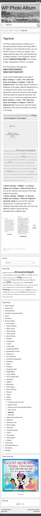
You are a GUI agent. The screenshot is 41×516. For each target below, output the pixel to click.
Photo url (9, 392)
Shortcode (18, 174)
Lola (30, 165)
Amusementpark (25, 150)
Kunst (20, 165)
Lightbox (9, 382)
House (13, 165)
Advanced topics (11, 326)
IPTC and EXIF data (12, 377)
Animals (6, 153)
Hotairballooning (8, 165)
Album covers (10, 328)
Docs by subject (7, 30)
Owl (5, 171)
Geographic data (11, 369)
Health (27, 162)
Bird (24, 154)
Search (17, 30)
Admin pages (10, 323)
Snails (26, 174)
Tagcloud (27, 115)
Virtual (22, 180)
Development (16, 157)
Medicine (6, 168)
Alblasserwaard (12, 151)
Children (8, 157)
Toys (15, 177)
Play (17, 171)
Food (18, 159)
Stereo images (10, 425)
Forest (22, 160)
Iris (16, 165)
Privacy (8, 394)
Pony (26, 171)
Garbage (15, 162)
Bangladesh (11, 153)
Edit (35, 157)
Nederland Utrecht (16, 168)
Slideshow (9, 420)
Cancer (35, 153)
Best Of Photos (10, 336)
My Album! (8, 318)
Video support (10, 437)
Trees (21, 177)
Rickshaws (6, 174)
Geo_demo (22, 162)
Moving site (9, 384)
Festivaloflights (7, 159)
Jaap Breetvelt (20, 249)
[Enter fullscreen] (38, 3)
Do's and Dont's (11, 356)
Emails (8, 364)
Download (9, 361)
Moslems (10, 168)
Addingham (6, 151)
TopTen (8, 432)
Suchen (8, 399)
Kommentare (10, 341)
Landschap (24, 165)
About (7, 316)
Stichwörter (9, 379)
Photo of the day (11, 389)
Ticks (13, 177)
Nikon (22, 168)
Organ (35, 168)
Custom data (10, 346)
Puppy (32, 171)
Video (10, 180)
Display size (10, 354)
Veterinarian (6, 180)
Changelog (8, 448)
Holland (31, 163)
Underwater (26, 177)
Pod (19, 171)
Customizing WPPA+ (12, 349)
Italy (17, 165)
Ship (14, 174)
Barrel (15, 153)
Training (18, 177)
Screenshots (9, 443)
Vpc (24, 180)
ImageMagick (10, 372)
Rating (8, 397)
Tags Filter (11, 415)
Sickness (23, 174)
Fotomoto (9, 367)
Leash (27, 165)
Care (5, 157)
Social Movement (32, 174)
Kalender (9, 339)
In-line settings (10, 374)
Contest (12, 157)
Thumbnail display (12, 430)
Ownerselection (10, 311)
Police (24, 171)
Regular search (12, 405)
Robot (9, 174)
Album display (10, 331)
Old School (30, 168)
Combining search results (16, 402)
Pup (29, 171)
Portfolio (9, 440)
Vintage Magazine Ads (16, 180)
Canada (31, 153)
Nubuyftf (25, 168)
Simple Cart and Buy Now (14, 417)
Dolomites (29, 157)
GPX (10, 162)
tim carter (12, 137)
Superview (9, 427)
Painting (9, 171)
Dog (23, 156)
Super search (12, 410)
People (14, 171)
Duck (33, 157)
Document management (13, 359)
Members (8, 450)
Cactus (27, 153)
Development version (13, 351)
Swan (10, 177)
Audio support (10, 333)
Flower (15, 159)
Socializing (6, 177)
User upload (10, 435)
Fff (12, 159)
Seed (12, 174)
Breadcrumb (9, 308)
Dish (20, 157)
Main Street (33, 165)
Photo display (10, 387)
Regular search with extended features (20, 407)
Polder (21, 171)
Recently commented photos (14, 313)
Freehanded (28, 159)
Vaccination (31, 177)
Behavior (18, 153)
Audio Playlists (9, 306)
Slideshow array (11, 422)
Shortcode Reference (11, 445)
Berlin (21, 153)
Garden (18, 162)
